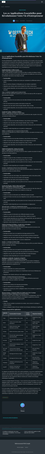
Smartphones (7, 6)
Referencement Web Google (22, 443)
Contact (26, 447)
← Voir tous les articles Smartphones (10, 417)
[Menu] (42, 2)
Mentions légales (20, 447)
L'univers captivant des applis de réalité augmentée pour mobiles (32, 432)
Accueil (2, 6)
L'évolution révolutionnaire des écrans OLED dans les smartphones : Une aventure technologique (11, 432)
